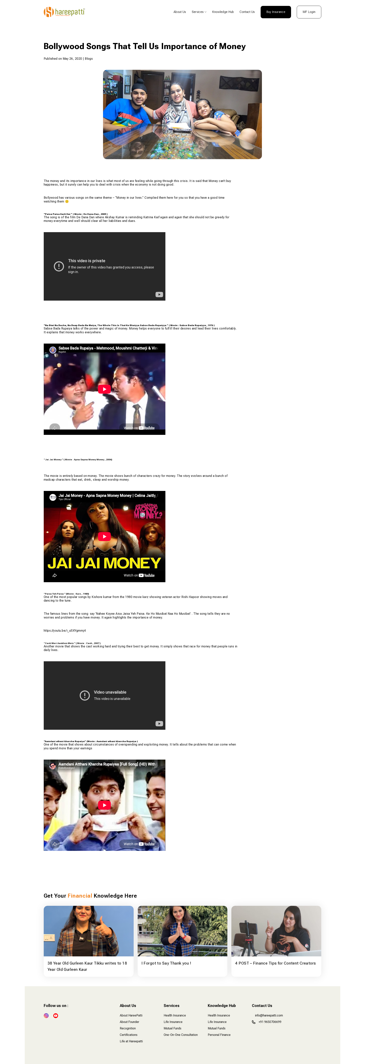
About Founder (129, 1022)
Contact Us (247, 12)
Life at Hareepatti (131, 1041)
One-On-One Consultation (181, 1035)
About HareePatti (131, 1015)
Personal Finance (219, 1035)
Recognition (128, 1028)
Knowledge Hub (223, 12)
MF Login (309, 12)
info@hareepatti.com (269, 1015)
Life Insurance (173, 1022)
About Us (180, 12)
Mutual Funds (172, 1028)
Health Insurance (175, 1015)
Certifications (128, 1035)
